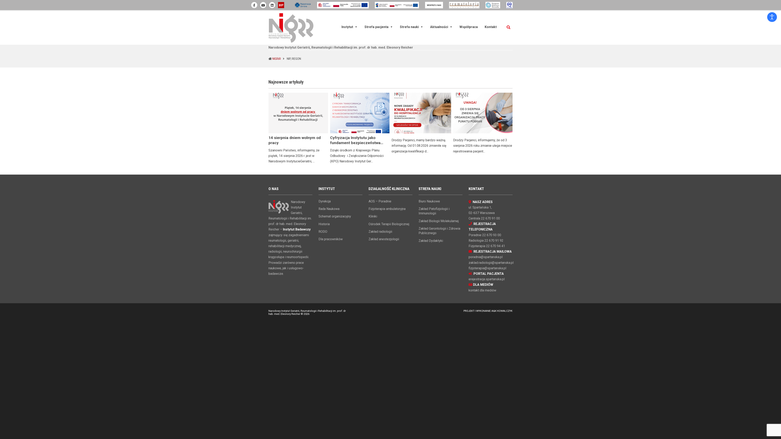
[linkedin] (272, 5)
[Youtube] (263, 5)
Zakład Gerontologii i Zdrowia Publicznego (439, 231)
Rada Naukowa (329, 209)
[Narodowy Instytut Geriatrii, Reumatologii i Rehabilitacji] (291, 28)
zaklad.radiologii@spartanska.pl (491, 263)
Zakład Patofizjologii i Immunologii (434, 211)
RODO (323, 232)
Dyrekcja (325, 201)
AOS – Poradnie (380, 201)
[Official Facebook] (254, 5)
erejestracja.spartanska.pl (487, 279)
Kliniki (373, 216)
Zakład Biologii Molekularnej (439, 221)
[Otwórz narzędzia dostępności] (772, 17)
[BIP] (281, 5)
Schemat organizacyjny (335, 216)
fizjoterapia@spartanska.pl (487, 268)
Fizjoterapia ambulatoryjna (387, 209)
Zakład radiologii (380, 232)
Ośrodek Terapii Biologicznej (389, 224)
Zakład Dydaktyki (431, 241)
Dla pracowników (331, 239)
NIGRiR (276, 58)
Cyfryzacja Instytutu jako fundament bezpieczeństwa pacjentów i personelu (355, 142)
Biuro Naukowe (429, 201)
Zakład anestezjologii (384, 239)
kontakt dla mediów (482, 290)
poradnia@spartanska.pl (486, 257)
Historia (324, 224)
